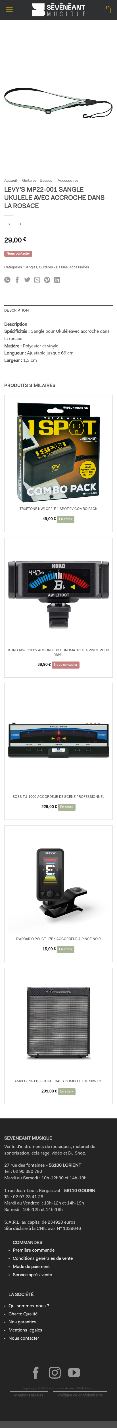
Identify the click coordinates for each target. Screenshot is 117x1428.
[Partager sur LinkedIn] (57, 280)
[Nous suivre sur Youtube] (74, 1373)
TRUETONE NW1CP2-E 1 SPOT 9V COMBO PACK (58, 509)
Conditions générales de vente (43, 1258)
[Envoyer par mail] (37, 280)
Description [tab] (16, 310)
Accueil (10, 181)
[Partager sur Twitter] (27, 280)
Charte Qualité (23, 1314)
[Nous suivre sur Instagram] (55, 1373)
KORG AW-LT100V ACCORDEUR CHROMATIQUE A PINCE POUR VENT (58, 652)
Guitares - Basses (37, 181)
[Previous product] (20, 224)
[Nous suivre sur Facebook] (36, 1373)
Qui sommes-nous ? (29, 1306)
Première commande (34, 1250)
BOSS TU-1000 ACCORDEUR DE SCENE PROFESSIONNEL (58, 797)
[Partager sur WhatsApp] (7, 280)
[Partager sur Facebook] (17, 280)
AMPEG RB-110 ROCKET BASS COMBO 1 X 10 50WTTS (58, 1081)
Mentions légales (25, 1330)
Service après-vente (32, 1275)
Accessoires (68, 181)
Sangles (30, 267)
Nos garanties (22, 1322)
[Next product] (9, 224)
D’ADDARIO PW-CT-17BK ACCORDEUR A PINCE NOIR (58, 939)
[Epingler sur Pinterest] (47, 280)
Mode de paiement (31, 1267)
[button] (9, 10)
